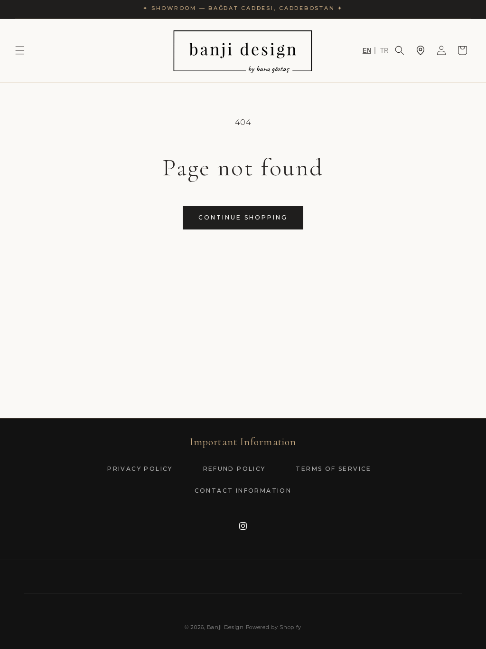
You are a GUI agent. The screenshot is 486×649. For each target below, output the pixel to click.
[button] (19, 50)
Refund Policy (234, 468)
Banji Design (225, 627)
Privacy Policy (140, 468)
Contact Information (243, 490)
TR (384, 50)
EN (367, 50)
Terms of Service (333, 468)
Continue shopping (243, 217)
